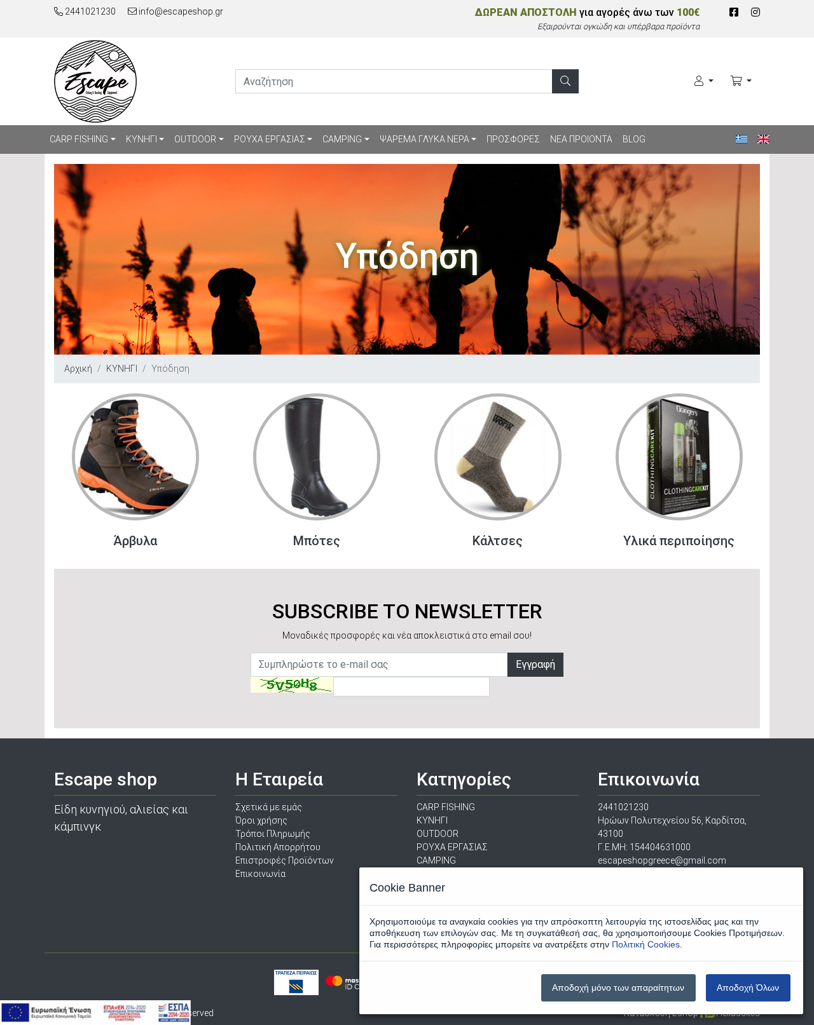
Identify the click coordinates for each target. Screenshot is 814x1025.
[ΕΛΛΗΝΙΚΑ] (742, 139)
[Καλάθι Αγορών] (741, 81)
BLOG (634, 139)
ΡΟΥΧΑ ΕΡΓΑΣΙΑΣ (269, 139)
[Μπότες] (316, 456)
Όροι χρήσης (261, 820)
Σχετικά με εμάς (268, 807)
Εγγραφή (535, 664)
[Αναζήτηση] (565, 81)
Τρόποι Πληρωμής (272, 834)
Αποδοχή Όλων (748, 987)
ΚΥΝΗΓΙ (141, 139)
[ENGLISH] (763, 139)
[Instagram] (755, 12)
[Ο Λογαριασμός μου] (704, 81)
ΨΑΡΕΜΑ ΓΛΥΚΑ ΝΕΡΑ (424, 139)
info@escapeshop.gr (180, 11)
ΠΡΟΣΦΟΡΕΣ (513, 139)
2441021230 (89, 11)
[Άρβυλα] (135, 456)
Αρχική (78, 368)
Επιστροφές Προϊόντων (284, 860)
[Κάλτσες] (498, 456)
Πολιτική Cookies (646, 944)
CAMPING (342, 139)
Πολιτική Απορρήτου (278, 847)
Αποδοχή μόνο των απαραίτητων (618, 987)
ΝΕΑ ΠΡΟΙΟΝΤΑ (581, 139)
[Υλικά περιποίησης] (679, 456)
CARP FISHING (79, 139)
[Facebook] (733, 12)
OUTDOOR (195, 139)
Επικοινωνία (260, 874)
